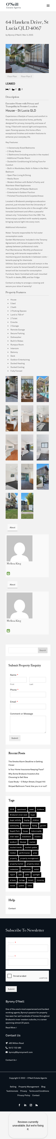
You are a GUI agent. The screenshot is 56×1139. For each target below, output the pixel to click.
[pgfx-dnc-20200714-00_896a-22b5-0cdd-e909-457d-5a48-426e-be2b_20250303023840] (27, 447)
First (12, 684)
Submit (14, 738)
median (13, 853)
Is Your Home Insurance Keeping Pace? (26, 769)
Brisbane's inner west (18, 815)
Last (31, 684)
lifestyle (23, 842)
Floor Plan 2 (26, 76)
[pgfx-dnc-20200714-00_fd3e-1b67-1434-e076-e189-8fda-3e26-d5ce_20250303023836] (27, 389)
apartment (21, 809)
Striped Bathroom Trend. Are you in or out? (27, 786)
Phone (14, 689)
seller (27, 875)
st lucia (13, 880)
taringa (22, 880)
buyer (33, 815)
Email (8, 573)
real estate (26, 869)
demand (25, 826)
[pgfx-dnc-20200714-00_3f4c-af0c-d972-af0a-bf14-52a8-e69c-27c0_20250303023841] (43, 447)
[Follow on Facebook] (19, 1105)
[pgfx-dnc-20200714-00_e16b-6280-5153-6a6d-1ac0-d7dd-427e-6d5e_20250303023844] (12, 389)
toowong (40, 880)
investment (26, 836)
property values (33, 864)
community (14, 826)
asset (31, 809)
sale (20, 875)
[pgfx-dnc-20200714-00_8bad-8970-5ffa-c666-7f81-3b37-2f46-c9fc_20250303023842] (27, 477)
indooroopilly (36, 831)
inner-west (14, 836)
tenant (30, 880)
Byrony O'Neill (14, 35)
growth (43, 826)
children (36, 820)
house (25, 831)
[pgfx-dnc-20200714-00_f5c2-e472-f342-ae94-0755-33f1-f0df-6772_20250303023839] (27, 418)
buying (26, 820)
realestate (14, 869)
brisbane (40, 809)
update (21, 885)
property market (16, 864)
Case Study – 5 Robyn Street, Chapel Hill (26, 781)
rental (36, 869)
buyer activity (15, 820)
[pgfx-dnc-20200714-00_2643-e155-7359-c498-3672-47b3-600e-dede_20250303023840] (12, 447)
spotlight (36, 875)
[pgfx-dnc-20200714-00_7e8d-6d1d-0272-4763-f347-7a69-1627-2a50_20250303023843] (43, 477)
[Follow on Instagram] (31, 1105)
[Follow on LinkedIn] (25, 1105)
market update (31, 847)
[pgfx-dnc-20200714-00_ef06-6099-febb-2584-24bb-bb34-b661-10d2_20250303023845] (27, 506)
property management (29, 858)
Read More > (11, 1027)
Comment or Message (21, 713)
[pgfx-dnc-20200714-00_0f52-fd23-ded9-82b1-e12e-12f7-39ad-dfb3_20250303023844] (12, 506)
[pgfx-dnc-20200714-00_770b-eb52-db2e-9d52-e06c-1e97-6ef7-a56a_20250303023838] (12, 418)
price (35, 853)
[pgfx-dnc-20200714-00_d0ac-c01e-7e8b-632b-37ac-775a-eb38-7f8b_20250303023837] (43, 389)
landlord (13, 842)
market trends (16, 847)
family (34, 826)
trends (12, 885)
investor (37, 836)
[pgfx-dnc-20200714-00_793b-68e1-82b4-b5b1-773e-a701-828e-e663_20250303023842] (12, 477)
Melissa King (14, 564)
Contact (12, 908)
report (12, 875)
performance (24, 853)
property (13, 858)
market (32, 842)
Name (14, 674)
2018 (12, 809)
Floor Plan (12, 76)
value (30, 885)
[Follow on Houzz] (36, 1105)
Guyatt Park (15, 831)
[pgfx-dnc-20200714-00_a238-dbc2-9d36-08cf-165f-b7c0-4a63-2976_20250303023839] (43, 418)
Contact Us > (11, 1060)
